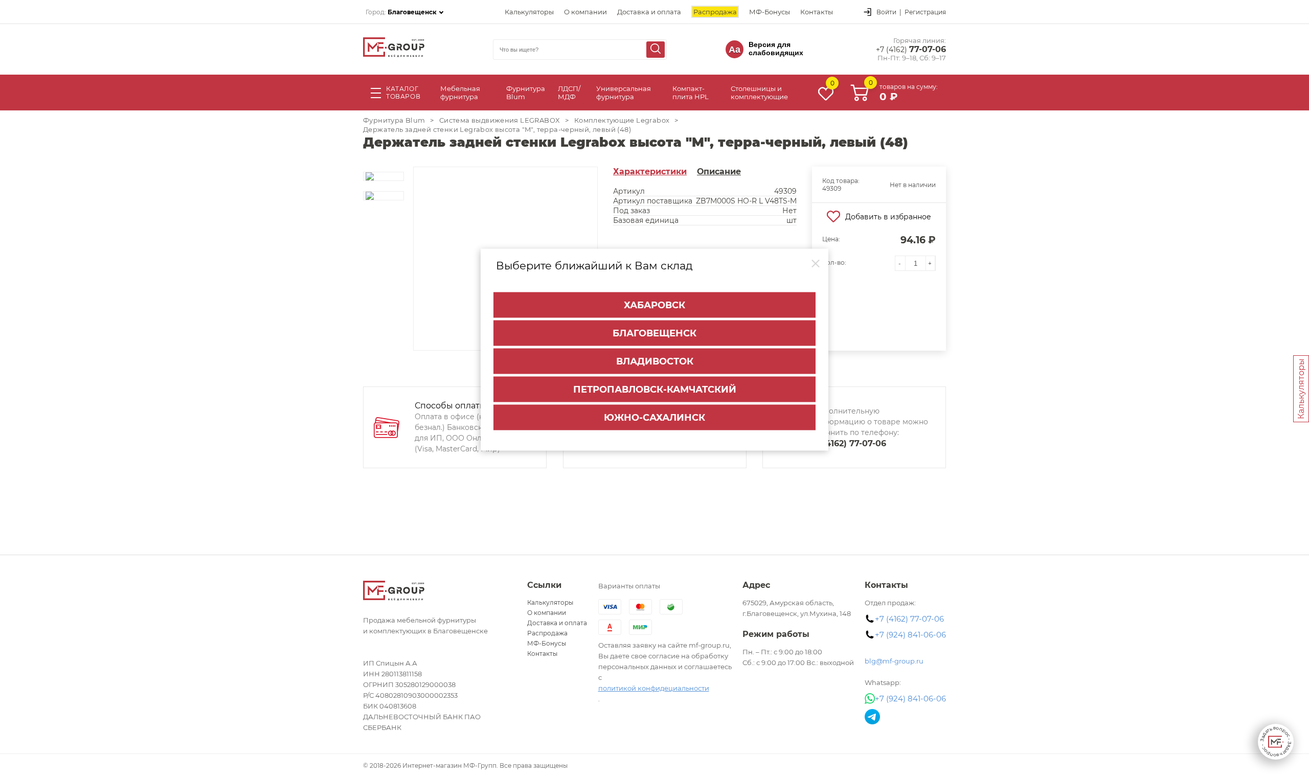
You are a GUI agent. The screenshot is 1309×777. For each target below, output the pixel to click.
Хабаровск (654, 305)
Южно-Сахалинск (654, 417)
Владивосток (654, 361)
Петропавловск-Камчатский (654, 389)
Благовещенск (654, 333)
